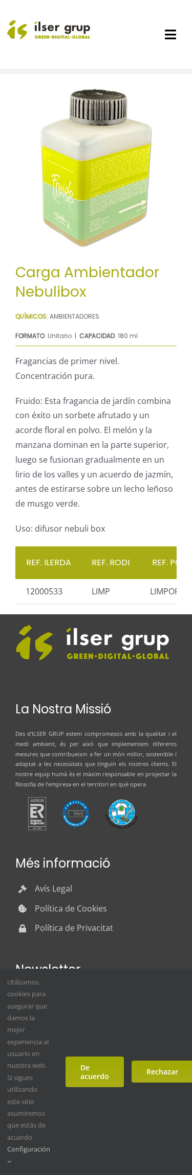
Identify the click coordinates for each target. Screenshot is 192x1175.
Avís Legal (53, 888)
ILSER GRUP (47, 733)
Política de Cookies (71, 908)
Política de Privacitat (74, 927)
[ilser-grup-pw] (92, 626)
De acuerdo (94, 1072)
